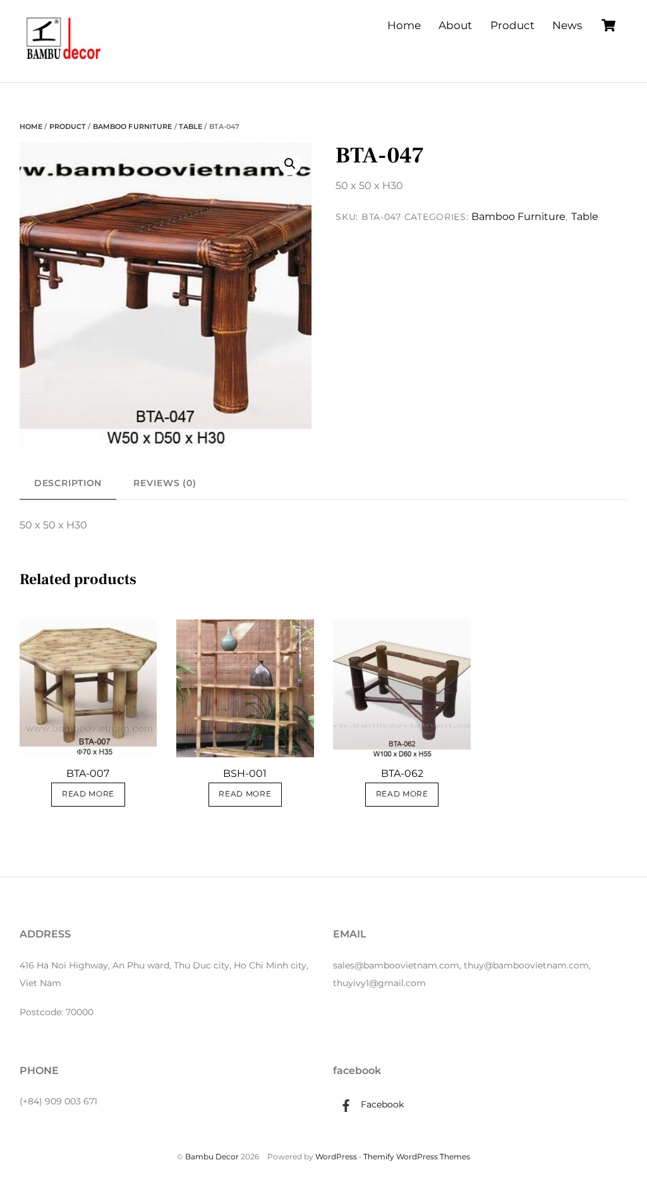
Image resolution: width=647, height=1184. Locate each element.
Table (191, 126)
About (455, 25)
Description (68, 483)
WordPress (336, 1156)
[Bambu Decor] (64, 60)
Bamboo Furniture (132, 126)
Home (404, 25)
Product (512, 25)
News (567, 25)
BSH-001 (245, 773)
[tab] (68, 483)
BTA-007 (87, 773)
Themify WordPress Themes (416, 1156)
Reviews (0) (165, 483)
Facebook (381, 1104)
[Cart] (608, 25)
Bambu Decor (212, 1156)
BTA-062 (402, 773)
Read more (88, 794)
